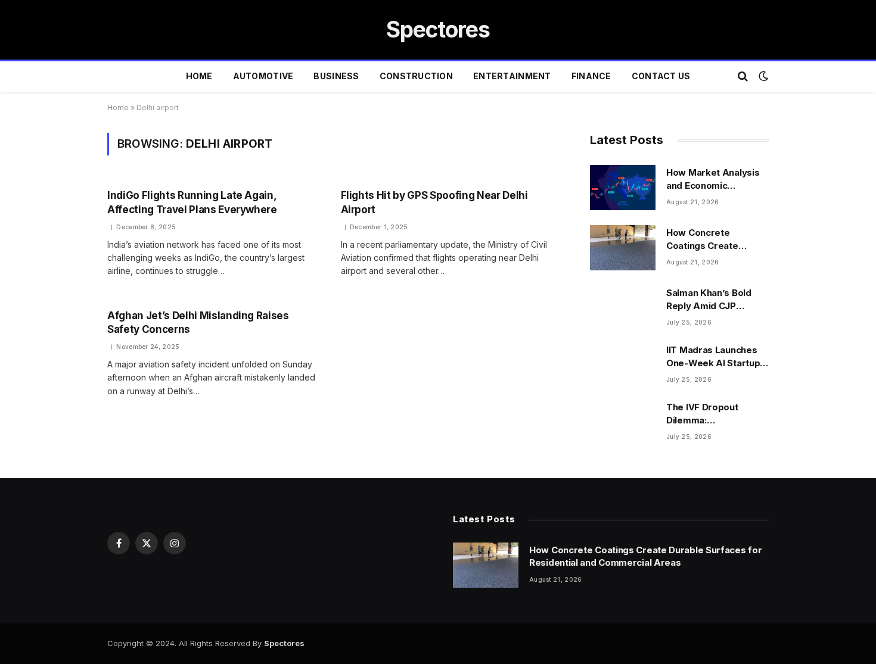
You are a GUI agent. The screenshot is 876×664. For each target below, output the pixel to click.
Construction (416, 76)
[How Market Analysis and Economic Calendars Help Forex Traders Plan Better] (623, 187)
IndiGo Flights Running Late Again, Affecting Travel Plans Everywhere (192, 202)
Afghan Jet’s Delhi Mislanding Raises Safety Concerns (198, 322)
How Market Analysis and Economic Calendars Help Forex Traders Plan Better (713, 179)
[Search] (742, 76)
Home (199, 76)
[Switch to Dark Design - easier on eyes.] (762, 76)
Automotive (263, 76)
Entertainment (512, 76)
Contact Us (661, 76)
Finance (591, 76)
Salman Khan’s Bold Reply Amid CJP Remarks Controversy (714, 299)
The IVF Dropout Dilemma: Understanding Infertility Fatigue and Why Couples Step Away (712, 413)
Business (336, 76)
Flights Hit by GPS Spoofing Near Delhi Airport (434, 202)
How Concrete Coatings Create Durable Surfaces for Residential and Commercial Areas (712, 239)
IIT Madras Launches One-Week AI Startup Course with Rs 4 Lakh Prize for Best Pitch (714, 356)
